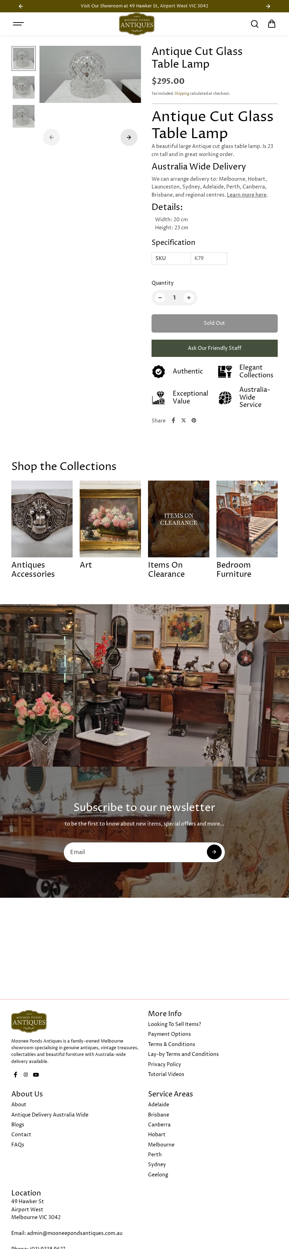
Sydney (157, 1164)
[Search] (254, 24)
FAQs (17, 1145)
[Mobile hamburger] (19, 24)
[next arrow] (129, 137)
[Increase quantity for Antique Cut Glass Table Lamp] (189, 298)
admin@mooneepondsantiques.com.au (74, 1233)
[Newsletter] (214, 852)
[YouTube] (36, 1074)
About (18, 1104)
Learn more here (246, 195)
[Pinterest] (194, 420)
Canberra (159, 1124)
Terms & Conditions (171, 1044)
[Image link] (76, 1021)
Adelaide (158, 1104)
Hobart (157, 1134)
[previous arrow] (51, 137)
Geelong (158, 1174)
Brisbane (158, 1115)
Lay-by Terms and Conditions (183, 1054)
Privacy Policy (164, 1064)
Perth (155, 1154)
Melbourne (161, 1145)
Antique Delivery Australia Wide (49, 1115)
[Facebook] (173, 420)
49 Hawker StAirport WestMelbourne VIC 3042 (36, 1209)
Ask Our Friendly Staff (214, 348)
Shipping (181, 93)
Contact (21, 1134)
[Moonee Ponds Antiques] (136, 24)
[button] (271, 24)
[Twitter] (183, 420)
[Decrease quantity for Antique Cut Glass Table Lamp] (160, 298)
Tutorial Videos (166, 1074)
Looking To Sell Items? (174, 1024)
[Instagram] (25, 1074)
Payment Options (169, 1034)
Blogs (17, 1124)
